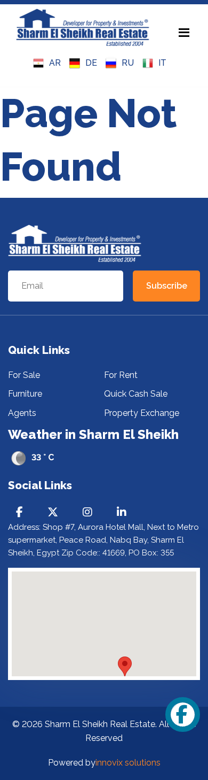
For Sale (24, 375)
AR (55, 63)
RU (128, 63)
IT (162, 63)
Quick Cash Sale (135, 394)
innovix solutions (128, 763)
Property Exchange (141, 413)
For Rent (121, 375)
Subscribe (166, 286)
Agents (22, 413)
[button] (125, 666)
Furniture (25, 394)
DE (91, 63)
